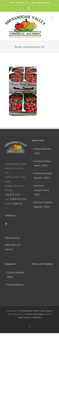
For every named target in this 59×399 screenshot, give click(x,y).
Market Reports (15, 284)
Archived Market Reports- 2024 (43, 204)
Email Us (17, 203)
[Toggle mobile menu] (52, 17)
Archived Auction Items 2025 (41, 190)
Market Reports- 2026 (43, 151)
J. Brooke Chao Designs (34, 314)
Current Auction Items (15, 274)
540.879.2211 (13, 194)
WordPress (37, 317)
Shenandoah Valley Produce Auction (37, 311)
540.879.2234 (18, 199)
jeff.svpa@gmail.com (41, 2)
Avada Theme (23, 317)
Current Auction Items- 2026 (42, 163)
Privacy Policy (12, 237)
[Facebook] (6, 224)
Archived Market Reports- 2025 (43, 175)
